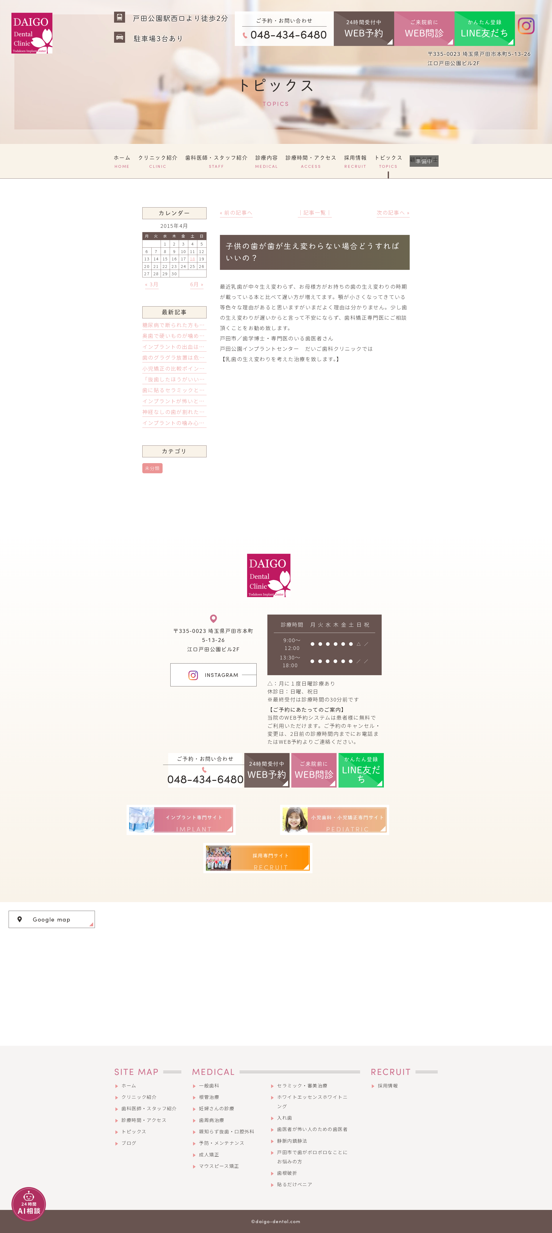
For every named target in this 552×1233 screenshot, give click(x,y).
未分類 (152, 468)
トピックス (133, 1131)
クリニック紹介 (139, 1096)
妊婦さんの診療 (216, 1108)
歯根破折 (287, 1172)
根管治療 (209, 1096)
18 (192, 258)
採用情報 (388, 1085)
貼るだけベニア (294, 1184)
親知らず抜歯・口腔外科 (226, 1131)
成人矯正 (209, 1154)
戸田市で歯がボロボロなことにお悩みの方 (312, 1157)
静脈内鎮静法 (292, 1140)
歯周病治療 (211, 1120)
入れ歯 (284, 1117)
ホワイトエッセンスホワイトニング (312, 1101)
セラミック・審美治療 (302, 1085)
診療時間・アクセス (144, 1120)
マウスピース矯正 (219, 1165)
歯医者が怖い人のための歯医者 (312, 1129)
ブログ (128, 1142)
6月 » (197, 284)
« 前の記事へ (236, 212)
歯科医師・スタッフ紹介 (149, 1108)
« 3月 (152, 284)
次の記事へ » (393, 212)
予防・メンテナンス (222, 1142)
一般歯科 (209, 1085)
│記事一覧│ (315, 212)
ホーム (128, 1085)
